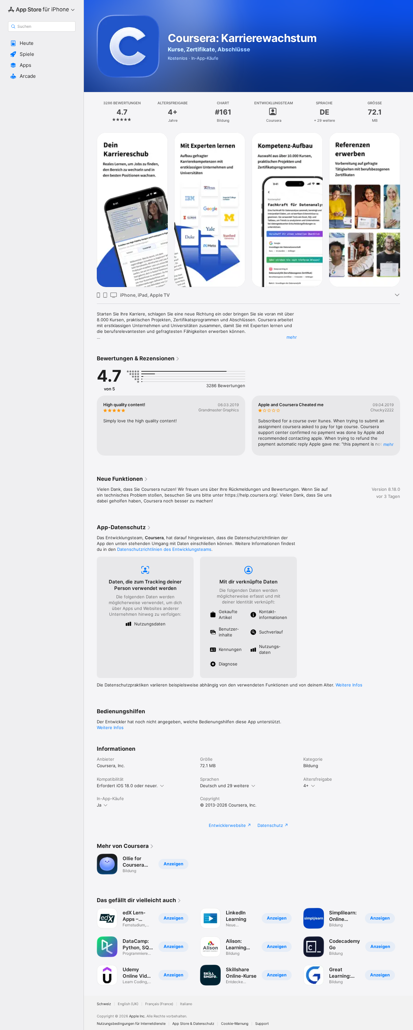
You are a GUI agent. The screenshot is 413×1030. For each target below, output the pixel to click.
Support (262, 1023)
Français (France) (159, 1004)
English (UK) (128, 1004)
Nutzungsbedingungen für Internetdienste (131, 1023)
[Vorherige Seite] (90, 209)
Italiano (186, 1004)
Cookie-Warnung (234, 1023)
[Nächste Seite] (406, 209)
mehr (292, 337)
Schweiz (104, 1004)
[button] (41, 43)
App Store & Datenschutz (193, 1023)
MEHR (388, 444)
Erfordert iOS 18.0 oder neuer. (127, 785)
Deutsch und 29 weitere (224, 785)
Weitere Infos (349, 684)
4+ (306, 785)
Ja (99, 805)
